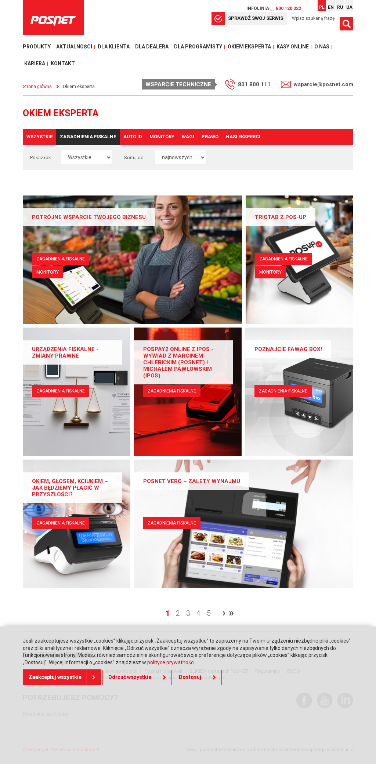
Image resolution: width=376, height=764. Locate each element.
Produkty (37, 47)
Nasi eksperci (243, 136)
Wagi (188, 136)
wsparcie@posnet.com (323, 84)
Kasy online (292, 47)
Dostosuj (190, 677)
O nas (321, 47)
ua (349, 7)
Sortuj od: (134, 157)
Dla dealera (152, 47)
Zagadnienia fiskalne (88, 136)
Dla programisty (198, 47)
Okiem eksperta (249, 47)
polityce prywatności (171, 662)
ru (340, 7)
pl (322, 7)
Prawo (210, 136)
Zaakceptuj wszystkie (55, 677)
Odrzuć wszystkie (129, 677)
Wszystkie (39, 136)
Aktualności (74, 47)
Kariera (34, 63)
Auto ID (132, 136)
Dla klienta (114, 47)
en (331, 7)
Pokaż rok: (41, 157)
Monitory (161, 136)
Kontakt (63, 63)
